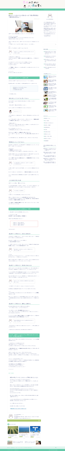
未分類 (46, 129)
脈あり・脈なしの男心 (48, 136)
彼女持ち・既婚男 (47, 125)
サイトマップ (28, 9)
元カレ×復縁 (47, 120)
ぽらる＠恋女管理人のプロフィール (38, 9)
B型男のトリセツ (47, 118)
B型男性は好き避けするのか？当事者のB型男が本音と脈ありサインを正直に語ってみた (50, 52)
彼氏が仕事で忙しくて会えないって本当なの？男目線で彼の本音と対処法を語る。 (50, 60)
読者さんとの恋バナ (48, 138)
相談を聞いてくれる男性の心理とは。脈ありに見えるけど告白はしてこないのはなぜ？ (50, 159)
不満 (12, 373)
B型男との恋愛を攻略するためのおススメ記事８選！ (50, 68)
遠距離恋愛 (46, 140)
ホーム (22, 9)
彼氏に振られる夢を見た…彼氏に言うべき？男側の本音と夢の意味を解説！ (50, 65)
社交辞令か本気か (47, 131)
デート (10, 373)
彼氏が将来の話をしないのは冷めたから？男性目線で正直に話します (50, 57)
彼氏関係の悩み (10, 13)
